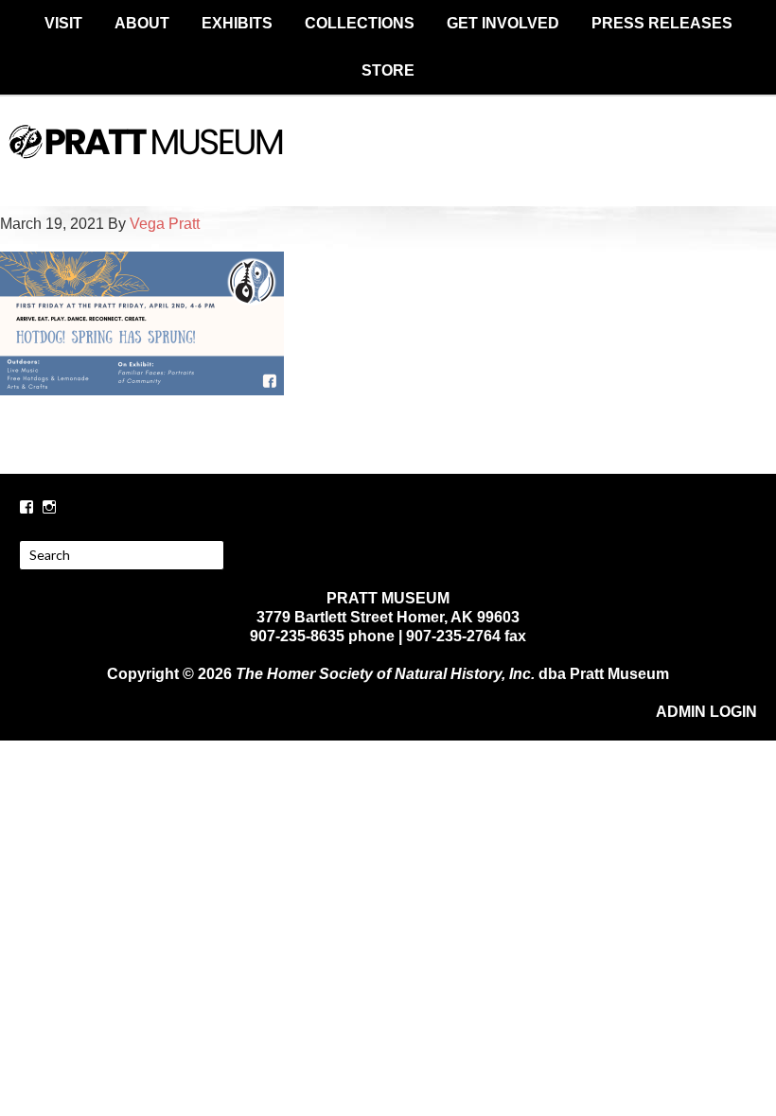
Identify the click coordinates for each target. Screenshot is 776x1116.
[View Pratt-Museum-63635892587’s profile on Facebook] (26, 506)
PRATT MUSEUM (388, 158)
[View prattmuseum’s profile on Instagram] (49, 506)
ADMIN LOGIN (706, 712)
